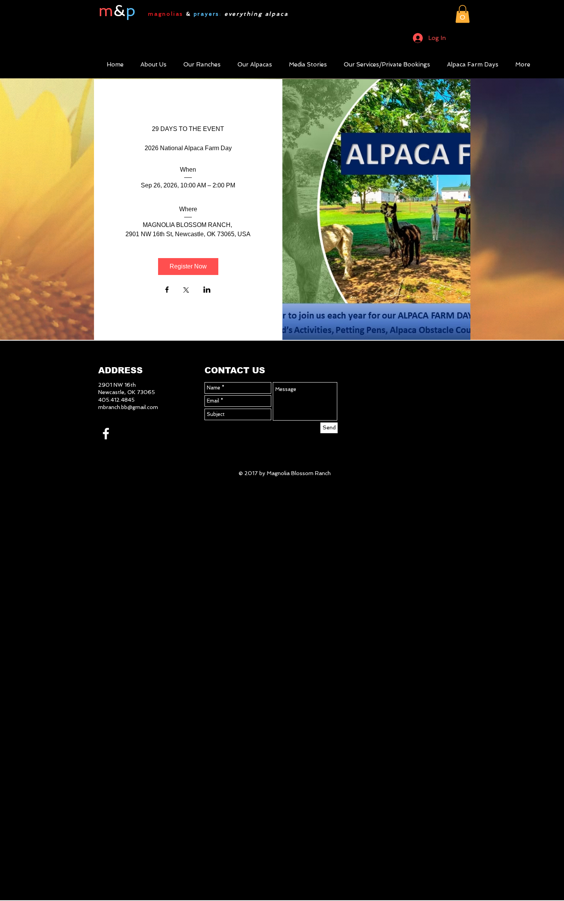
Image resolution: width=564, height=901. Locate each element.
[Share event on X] (186, 290)
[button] (462, 14)
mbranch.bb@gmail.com (128, 407)
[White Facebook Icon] (106, 433)
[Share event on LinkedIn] (207, 290)
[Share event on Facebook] (167, 290)
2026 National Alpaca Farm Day (188, 148)
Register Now (188, 266)
